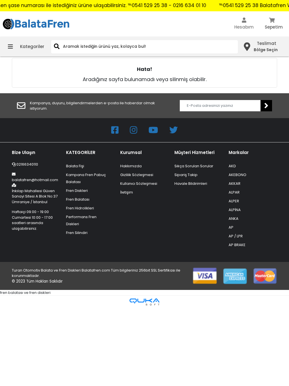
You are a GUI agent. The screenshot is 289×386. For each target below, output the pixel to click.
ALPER (234, 201)
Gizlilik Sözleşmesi (136, 174)
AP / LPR (236, 236)
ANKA (233, 218)
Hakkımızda (131, 166)
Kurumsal (131, 152)
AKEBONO (237, 174)
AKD (232, 166)
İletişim (126, 192)
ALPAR (234, 192)
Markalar (239, 152)
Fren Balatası (77, 199)
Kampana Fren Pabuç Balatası (86, 178)
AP (231, 227)
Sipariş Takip (186, 174)
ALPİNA (235, 209)
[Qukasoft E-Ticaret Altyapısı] (144, 301)
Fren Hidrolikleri (80, 208)
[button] (244, 24)
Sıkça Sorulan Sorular (193, 166)
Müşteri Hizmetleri (194, 152)
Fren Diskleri (77, 190)
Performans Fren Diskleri (81, 220)
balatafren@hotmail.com (35, 180)
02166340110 (27, 164)
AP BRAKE (237, 245)
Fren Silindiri (76, 232)
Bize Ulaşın (23, 152)
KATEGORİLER (80, 152)
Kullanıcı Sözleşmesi (138, 183)
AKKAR (234, 183)
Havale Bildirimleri (190, 183)
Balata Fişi (75, 166)
